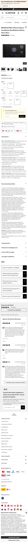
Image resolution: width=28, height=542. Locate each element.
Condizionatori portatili (6, 424)
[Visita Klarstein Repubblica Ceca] (5, 509)
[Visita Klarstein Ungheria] (8, 509)
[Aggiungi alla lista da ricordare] (26, 27)
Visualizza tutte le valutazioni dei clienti (15, 382)
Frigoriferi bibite (4, 441)
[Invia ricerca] (2, 17)
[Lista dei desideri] (22, 13)
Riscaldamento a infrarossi (7, 435)
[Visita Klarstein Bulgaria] (21, 509)
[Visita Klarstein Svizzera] (8, 506)
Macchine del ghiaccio (6, 438)
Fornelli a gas (24, 22)
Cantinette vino (4, 421)
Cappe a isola (4, 429)
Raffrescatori (4, 443)
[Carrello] (26, 13)
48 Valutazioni (12, 35)
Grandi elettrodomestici (7, 22)
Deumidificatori (4, 427)
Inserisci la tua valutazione (14, 310)
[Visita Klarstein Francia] (11, 506)
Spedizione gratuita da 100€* (21, 9)
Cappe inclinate (4, 432)
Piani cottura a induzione (6, 449)
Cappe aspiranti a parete (6, 446)
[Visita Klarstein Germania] (2, 506)
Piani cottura (16, 22)
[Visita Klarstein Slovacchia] (2, 509)
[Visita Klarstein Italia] (15, 506)
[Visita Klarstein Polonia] (11, 509)
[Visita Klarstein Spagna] (18, 506)
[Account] (18, 13)
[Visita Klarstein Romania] (18, 509)
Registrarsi (22, 116)
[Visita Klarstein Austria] (5, 506)
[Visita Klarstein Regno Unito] (21, 506)
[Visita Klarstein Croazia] (15, 509)
